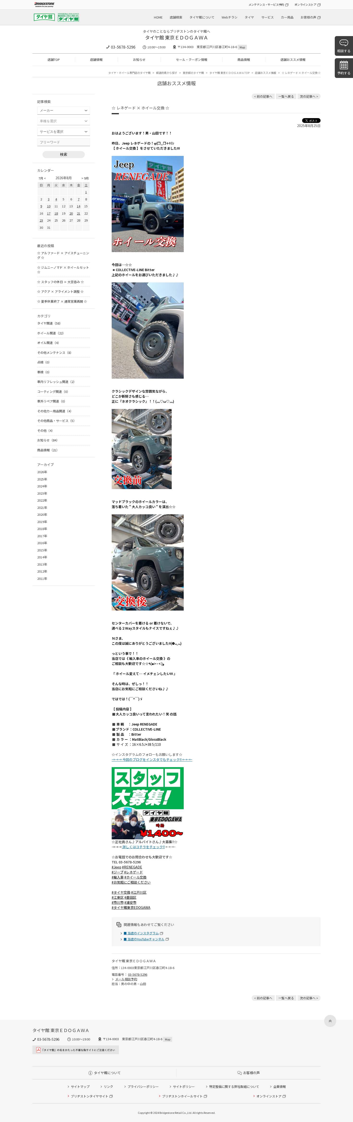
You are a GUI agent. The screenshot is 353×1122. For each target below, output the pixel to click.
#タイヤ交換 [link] (121, 892)
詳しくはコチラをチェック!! (143, 846)
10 (48, 206)
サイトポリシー (184, 1086)
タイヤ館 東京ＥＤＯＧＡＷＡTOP (229, 73)
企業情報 (279, 1086)
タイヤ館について (201, 17)
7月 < (42, 178)
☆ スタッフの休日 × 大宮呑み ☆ (60, 282)
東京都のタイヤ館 (193, 73)
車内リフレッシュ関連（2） (56, 381)
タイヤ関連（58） (49, 323)
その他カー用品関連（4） (55, 411)
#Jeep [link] (116, 867)
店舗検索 (176, 17)
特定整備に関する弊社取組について (234, 1086)
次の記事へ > (309, 96)
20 (71, 213)
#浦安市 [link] (130, 902)
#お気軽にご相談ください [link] (131, 882)
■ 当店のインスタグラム (141, 933)
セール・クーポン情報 (191, 59)
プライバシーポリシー (143, 1086)
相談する (344, 50)
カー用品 (287, 17)
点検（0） (44, 362)
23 (41, 220)
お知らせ (139, 59)
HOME (158, 17)
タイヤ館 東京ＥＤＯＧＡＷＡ (176, 37)
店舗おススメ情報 (292, 59)
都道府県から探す (166, 73)
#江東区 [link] (118, 897)
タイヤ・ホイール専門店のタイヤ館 (129, 73)
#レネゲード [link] (133, 872)
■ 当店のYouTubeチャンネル (144, 939)
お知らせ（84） (48, 440)
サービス (267, 17)
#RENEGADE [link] (132, 867)
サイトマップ (80, 1086)
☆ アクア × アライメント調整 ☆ (60, 291)
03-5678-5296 (123, 47)
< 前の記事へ (263, 96)
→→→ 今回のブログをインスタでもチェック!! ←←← (152, 759)
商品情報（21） (48, 450)
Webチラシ (229, 17)
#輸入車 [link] (118, 877)
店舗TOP (54, 59)
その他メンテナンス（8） (55, 352)
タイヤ (249, 17)
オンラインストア (305, 4)
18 (56, 213)
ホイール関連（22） (51, 333)
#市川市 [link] (118, 902)
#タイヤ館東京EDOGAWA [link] (131, 907)
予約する (344, 72)
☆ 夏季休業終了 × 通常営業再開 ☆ (62, 301)
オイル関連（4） (49, 342)
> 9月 (85, 178)
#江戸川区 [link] (138, 892)
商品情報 (243, 59)
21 (78, 213)
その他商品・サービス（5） (56, 420)
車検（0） (44, 372)
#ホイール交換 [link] (135, 877)
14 (78, 206)
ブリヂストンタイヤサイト (89, 1096)
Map (242, 47)
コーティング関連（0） (53, 391)
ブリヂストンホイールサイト (182, 1096)
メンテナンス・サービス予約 (266, 4)
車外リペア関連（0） (52, 401)
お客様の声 (308, 17)
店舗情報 (96, 59)
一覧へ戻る (286, 96)
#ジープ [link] (117, 872)
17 (48, 213)
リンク (108, 1086)
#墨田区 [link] (130, 897)
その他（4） (46, 430)
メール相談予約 (126, 979)
